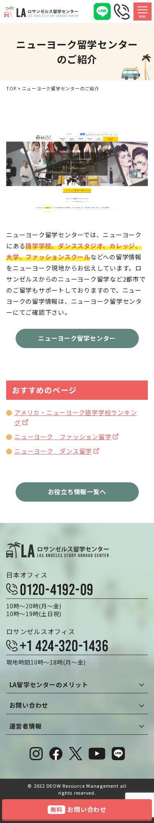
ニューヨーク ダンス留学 (53, 451)
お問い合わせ (78, 809)
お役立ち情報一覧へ (77, 491)
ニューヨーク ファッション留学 (62, 436)
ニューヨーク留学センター (77, 338)
